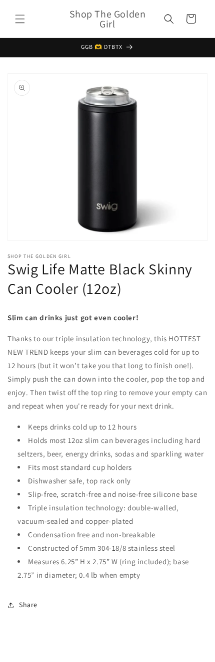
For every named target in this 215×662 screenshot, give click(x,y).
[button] (20, 19)
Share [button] (28, 604)
